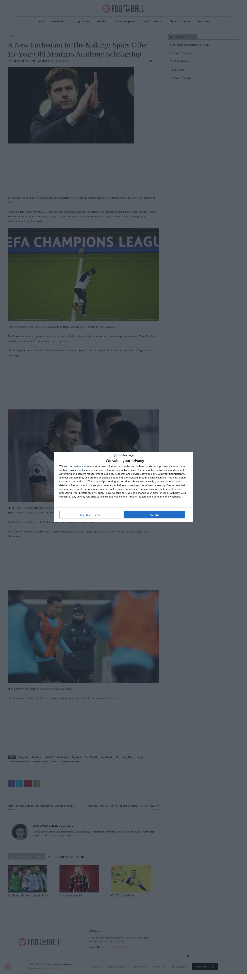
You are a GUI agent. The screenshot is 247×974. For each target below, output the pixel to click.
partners (78, 466)
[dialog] (123, 487)
